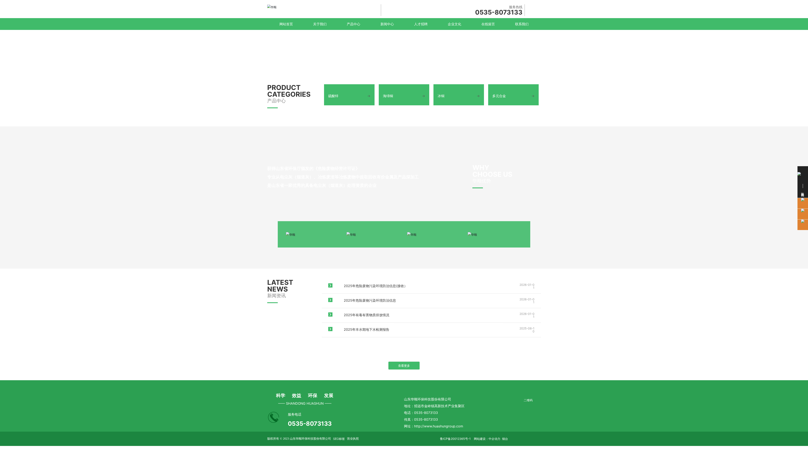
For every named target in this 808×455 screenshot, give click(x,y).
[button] (791, 251)
